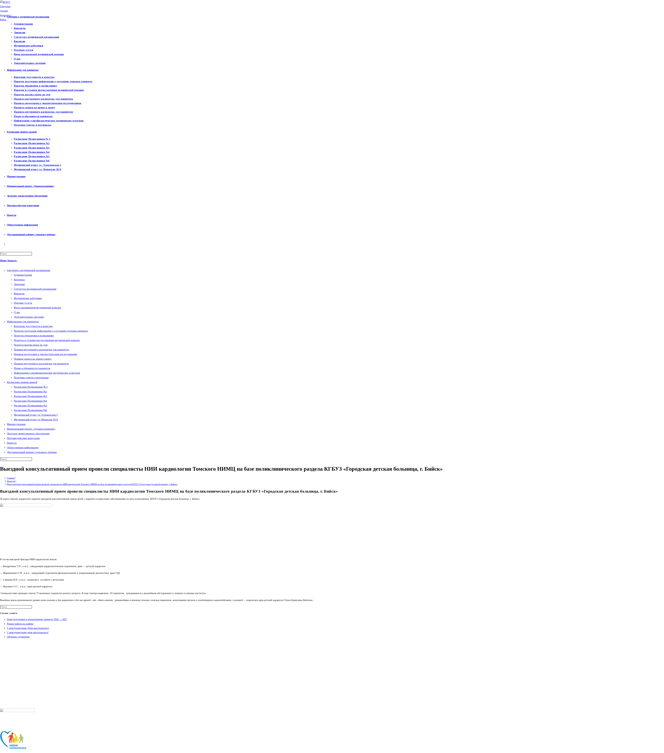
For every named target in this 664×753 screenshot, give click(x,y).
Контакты (19, 279)
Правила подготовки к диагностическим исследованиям (45, 354)
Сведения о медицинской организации (28, 270)
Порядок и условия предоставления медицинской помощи (47, 340)
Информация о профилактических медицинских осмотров (47, 372)
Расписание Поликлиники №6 (30, 410)
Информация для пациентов (23, 321)
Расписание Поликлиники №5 (30, 405)
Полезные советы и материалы (31, 377)
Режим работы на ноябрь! (20, 624)
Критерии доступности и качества (33, 326)
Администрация (23, 275)
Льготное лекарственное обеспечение (28, 433)
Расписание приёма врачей (22, 382)
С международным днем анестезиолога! (28, 632)
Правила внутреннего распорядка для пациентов (41, 349)
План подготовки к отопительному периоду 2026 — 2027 (37, 619)
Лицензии (19, 284)
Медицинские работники (28, 298)
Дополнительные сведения (29, 317)
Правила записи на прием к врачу (33, 358)
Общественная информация (22, 447)
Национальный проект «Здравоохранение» (31, 428)
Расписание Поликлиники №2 (30, 391)
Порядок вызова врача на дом (31, 344)
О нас (17, 312)
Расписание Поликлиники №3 (30, 396)
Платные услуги (23, 303)
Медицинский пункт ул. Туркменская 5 (36, 414)
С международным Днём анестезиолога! (28, 628)
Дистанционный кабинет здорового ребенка (32, 452)
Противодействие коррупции (23, 438)
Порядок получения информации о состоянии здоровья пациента (51, 331)
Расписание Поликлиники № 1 (31, 386)
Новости (12, 442)
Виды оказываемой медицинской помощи (37, 307)
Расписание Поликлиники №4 (30, 400)
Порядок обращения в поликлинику (34, 335)
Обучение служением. (18, 637)
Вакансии (19, 293)
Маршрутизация (16, 424)
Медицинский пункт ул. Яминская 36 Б (36, 419)
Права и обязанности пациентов (32, 368)
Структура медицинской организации (35, 289)
